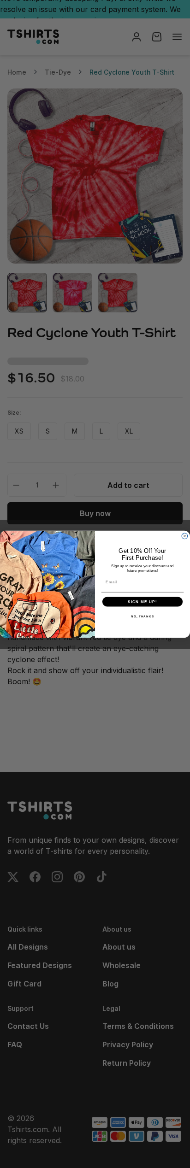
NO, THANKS (142, 616)
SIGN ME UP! (142, 601)
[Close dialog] (185, 536)
